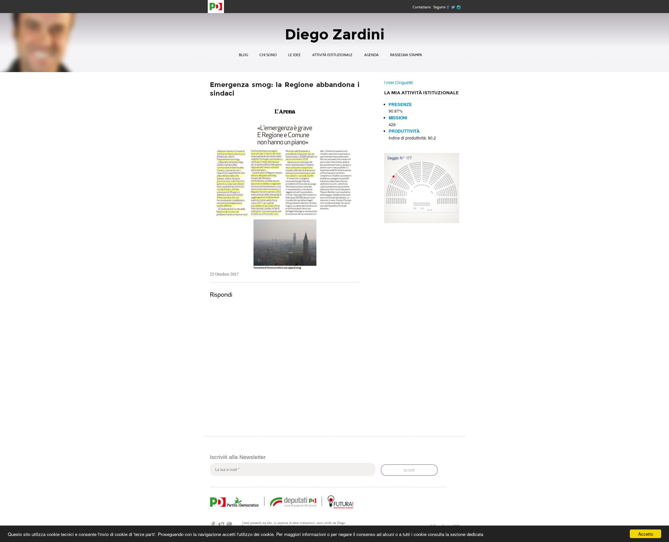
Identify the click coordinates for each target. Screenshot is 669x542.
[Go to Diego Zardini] (218, 6)
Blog (243, 55)
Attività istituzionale (332, 55)
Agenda (371, 55)
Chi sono (268, 55)
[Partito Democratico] (234, 502)
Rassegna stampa (406, 55)
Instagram (458, 6)
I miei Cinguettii (398, 82)
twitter (453, 6)
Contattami (422, 7)
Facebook (448, 6)
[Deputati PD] (293, 502)
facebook (213, 524)
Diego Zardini (334, 34)
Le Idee (294, 55)
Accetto (645, 534)
